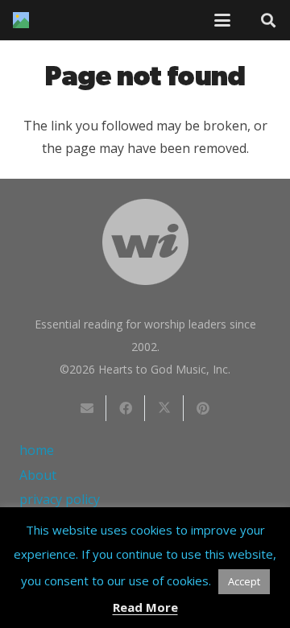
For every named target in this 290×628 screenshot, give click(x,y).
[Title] (21, 20)
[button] (222, 20)
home (36, 450)
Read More (145, 607)
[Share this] (125, 408)
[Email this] (87, 408)
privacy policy (59, 499)
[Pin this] (203, 408)
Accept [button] (244, 581)
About (37, 475)
